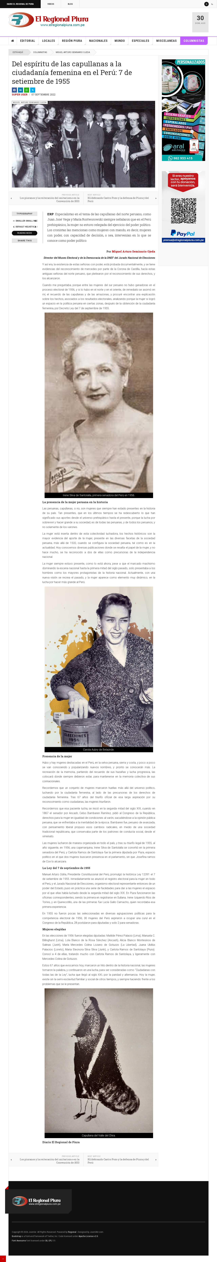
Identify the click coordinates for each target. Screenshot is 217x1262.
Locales (48, 40)
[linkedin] (20, 90)
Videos (50, 4)
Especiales (140, 40)
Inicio (13, 41)
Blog (70, 4)
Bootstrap (16, 1236)
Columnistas (194, 40)
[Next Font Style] (35, 227)
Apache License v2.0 (88, 1236)
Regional (72, 1232)
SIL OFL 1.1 (50, 1240)
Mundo (120, 40)
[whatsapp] (26, 90)
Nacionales (98, 40)
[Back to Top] (3, 1259)
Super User (19, 94)
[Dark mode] (212, 4)
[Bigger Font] (35, 221)
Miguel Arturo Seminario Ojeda (73, 52)
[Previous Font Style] (14, 227)
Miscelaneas (166, 40)
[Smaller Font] (14, 221)
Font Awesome (19, 1240)
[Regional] (48, 20)
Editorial (27, 40)
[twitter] (32, 90)
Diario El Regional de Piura (20, 4)
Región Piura (72, 40)
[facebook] (14, 90)
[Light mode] (206, 4)
